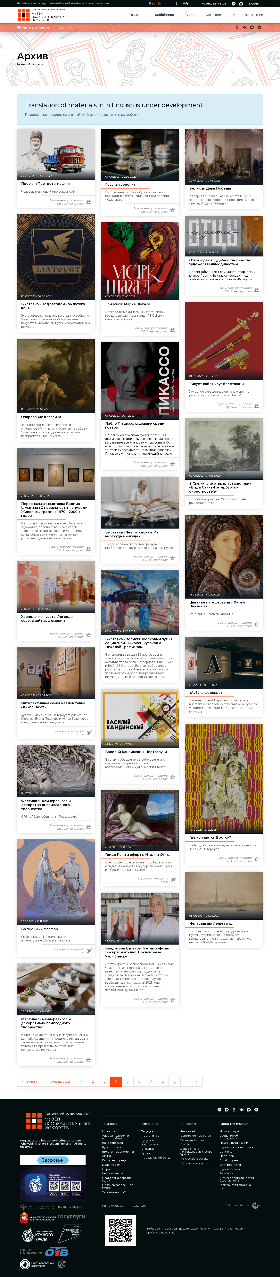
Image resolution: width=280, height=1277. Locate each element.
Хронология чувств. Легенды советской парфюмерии (47, 619)
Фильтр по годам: (33, 27)
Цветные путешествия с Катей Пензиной (217, 604)
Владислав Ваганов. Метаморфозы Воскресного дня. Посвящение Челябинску (137, 952)
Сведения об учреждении (229, 1137)
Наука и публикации (234, 1142)
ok (237, 27)
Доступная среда (114, 1160)
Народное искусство (195, 1163)
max (241, 3)
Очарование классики (41, 417)
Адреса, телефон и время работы (115, 1137)
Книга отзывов (112, 1173)
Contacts (226, 1151)
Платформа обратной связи (117, 1179)
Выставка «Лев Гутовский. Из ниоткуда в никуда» (131, 534)
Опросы (108, 1169)
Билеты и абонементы (118, 1151)
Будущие (147, 1140)
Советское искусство (195, 1135)
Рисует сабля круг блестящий (216, 384)
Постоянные (150, 1135)
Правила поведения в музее (117, 1186)
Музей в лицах (230, 1169)
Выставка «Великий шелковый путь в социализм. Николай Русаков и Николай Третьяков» (139, 643)
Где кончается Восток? (210, 837)
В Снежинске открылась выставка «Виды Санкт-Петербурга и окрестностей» (220, 487)
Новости (108, 1131)
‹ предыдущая (59, 1081)
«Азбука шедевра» (205, 693)
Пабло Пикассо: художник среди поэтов (134, 425)
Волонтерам (111, 1164)
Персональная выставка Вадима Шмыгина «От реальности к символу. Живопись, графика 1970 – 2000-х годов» (54, 510)
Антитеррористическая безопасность (237, 1179)
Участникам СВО (114, 1192)
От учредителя (230, 1164)
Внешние (148, 1148)
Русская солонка (120, 184)
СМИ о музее (229, 1160)
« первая (29, 1081)
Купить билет (111, 1147)
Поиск (176, 3)
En (160, 3)
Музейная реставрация (236, 1147)
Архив (145, 1153)
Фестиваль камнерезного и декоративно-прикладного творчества (46, 805)
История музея (230, 1131)
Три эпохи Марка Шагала (127, 304)
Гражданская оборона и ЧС (236, 1186)
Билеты (253, 3)
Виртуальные (150, 1144)
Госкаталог (139, 1205)
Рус (152, 3)
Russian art (187, 1131)
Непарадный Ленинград (211, 923)
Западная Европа (192, 1140)
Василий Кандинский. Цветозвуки (136, 752)
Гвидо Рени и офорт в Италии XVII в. (137, 855)
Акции (106, 1155)
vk (244, 27)
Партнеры (227, 1155)
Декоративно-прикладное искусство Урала (196, 1151)
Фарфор (186, 1144)
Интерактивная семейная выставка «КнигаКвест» (53, 705)
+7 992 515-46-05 (214, 3)
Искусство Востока (194, 1158)
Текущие (147, 1131)
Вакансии (226, 1173)
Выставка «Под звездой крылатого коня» (53, 306)
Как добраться (112, 1142)
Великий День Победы (210, 188)
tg (233, 3)
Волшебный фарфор (39, 929)
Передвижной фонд (155, 1157)
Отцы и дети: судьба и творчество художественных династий (220, 262)
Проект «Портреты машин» (46, 184)
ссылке (170, 1232)
